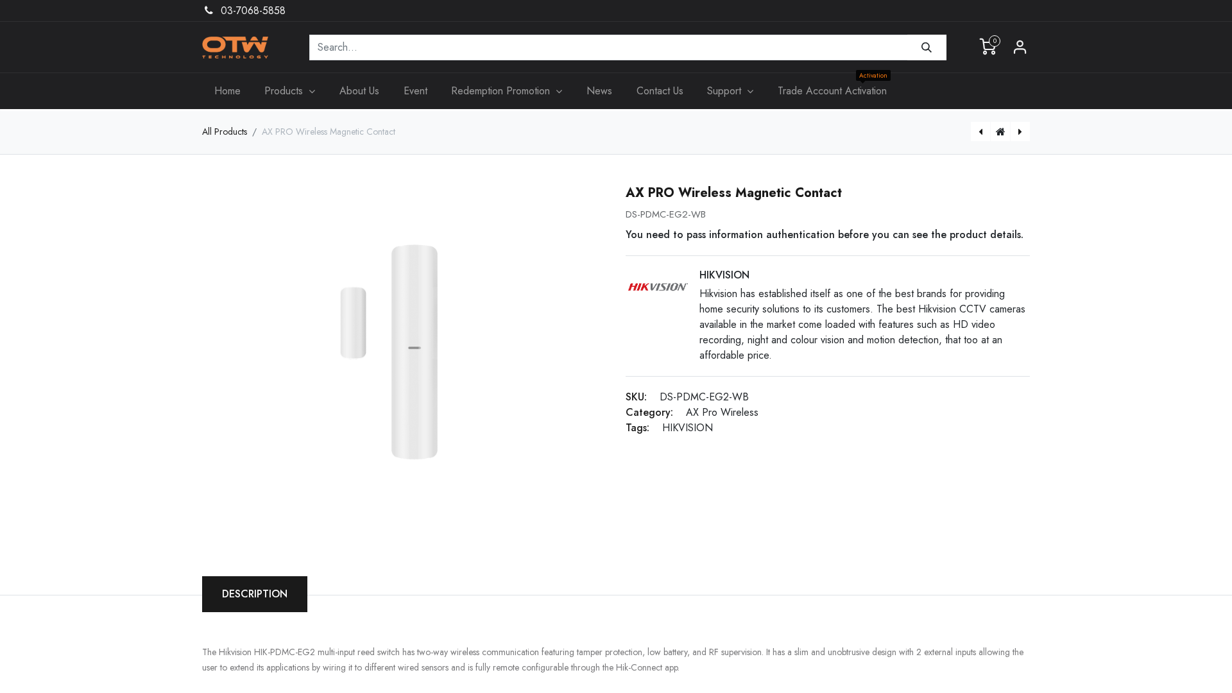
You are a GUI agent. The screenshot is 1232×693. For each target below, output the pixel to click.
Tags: (637, 427)
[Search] (926, 47)
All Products (224, 131)
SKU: (636, 396)
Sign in (1020, 47)
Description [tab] (254, 593)
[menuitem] (227, 91)
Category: (649, 412)
